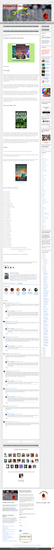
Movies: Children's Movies (45, 201)
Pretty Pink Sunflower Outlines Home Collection (47, 78)
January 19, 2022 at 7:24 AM (14, 421)
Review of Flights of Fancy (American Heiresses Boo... (45, 331)
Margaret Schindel (11, 23)
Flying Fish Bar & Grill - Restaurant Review (45, 304)
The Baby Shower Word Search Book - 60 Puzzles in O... (46, 342)
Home (21, 441)
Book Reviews (5, 26)
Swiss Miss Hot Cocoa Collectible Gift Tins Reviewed (46, 314)
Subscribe (46, 112)
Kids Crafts (43, 196)
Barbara (6, 388)
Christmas (43, 168)
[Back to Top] (53, 548)
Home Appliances (44, 190)
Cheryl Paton (32, 23)
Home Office (43, 193)
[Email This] (17, 283)
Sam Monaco (22, 23)
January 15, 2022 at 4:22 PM (12, 388)
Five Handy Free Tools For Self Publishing (45, 277)
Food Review (43, 179)
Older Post (37, 441)
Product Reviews (6, 31)
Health (25, 31)
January (44, 272)
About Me (23, 280)
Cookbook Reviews (44, 169)
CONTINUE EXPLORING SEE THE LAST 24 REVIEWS (46, 85)
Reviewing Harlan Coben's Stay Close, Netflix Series (45, 296)
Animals (43, 154)
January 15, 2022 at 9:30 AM (14, 321)
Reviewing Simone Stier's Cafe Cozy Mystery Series (30, 293)
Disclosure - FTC (5, 527)
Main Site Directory (6, 445)
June (44, 266)
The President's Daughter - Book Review (12, 293)
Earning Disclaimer (5, 532)
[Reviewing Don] (18, 291)
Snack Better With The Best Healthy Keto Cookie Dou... (46, 318)
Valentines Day (44, 225)
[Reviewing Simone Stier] (30, 291)
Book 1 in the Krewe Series (21, 129)
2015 (43, 354)
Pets (20, 31)
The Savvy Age (5, 23)
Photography (32, 26)
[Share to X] (18, 283)
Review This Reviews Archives (46, 214)
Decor (18, 26)
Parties (42, 204)
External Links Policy (6, 535)
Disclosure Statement (36, 548)
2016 (43, 353)
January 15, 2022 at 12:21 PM (18, 361)
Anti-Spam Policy (5, 528)
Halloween (43, 186)
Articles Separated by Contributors (20, 445)
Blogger (35, 547)
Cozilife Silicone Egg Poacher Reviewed (46, 291)
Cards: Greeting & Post (45, 165)
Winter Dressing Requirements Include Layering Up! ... (45, 334)
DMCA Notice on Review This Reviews (8, 531)
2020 (43, 348)
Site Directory (17, 545)
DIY (42, 172)
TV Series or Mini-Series (45, 218)
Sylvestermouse (7, 353)
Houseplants (43, 194)
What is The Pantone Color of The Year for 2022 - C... (46, 325)
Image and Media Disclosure (7, 536)
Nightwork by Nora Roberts (47, 71)
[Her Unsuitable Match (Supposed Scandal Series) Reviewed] (24, 291)
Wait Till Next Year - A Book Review (6, 293)
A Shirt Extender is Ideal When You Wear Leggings (45, 293)
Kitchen (43, 197)
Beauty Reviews (44, 158)
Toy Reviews (10, 31)
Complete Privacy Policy (14, 510)
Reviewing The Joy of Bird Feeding (46, 284)
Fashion (43, 176)
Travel (29, 26)
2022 (43, 258)
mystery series (32, 284)
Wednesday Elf (12, 274)
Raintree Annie (17, 23)
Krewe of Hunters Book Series (25, 284)
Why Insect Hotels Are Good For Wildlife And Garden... (45, 288)
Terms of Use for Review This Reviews (8, 537)
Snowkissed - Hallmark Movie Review (45, 282)
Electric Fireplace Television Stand (45, 286)
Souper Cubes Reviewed (45, 323)
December (44, 259)
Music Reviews (14, 26)
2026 (43, 253)
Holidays (18, 31)
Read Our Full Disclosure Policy (46, 249)
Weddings (43, 228)
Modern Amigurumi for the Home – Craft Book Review (46, 337)
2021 (43, 347)
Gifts (23, 26)
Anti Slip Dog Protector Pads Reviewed (47, 81)
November (44, 260)
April (44, 268)
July (44, 265)
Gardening (21, 26)
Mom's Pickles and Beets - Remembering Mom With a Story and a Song (47, 61)
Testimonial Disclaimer (6, 538)
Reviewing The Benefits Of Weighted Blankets (46, 321)
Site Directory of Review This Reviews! (8, 526)
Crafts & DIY (14, 31)
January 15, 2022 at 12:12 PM (15, 353)
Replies (7, 309)
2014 (43, 355)
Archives (43, 155)
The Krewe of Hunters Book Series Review (45, 311)
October (44, 261)
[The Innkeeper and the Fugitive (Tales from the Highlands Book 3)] (36, 291)
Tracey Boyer (27, 23)
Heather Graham (17, 284)
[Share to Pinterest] (20, 283)
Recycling (43, 211)
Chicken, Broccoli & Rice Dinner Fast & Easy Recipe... (46, 299)
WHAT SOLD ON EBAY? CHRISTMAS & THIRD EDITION (45, 328)
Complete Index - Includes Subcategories (29, 445)
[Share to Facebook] (19, 283)
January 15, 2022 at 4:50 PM (18, 396)
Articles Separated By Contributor (40, 23)
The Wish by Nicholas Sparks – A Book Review (46, 345)
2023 (43, 257)
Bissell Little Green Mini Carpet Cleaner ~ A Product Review (48, 75)
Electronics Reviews (44, 175)
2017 (43, 352)
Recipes (26, 26)
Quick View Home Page (12, 445)
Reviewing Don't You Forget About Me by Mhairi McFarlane (18, 293)
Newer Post (5, 441)
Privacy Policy (5, 539)
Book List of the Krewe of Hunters (10, 187)
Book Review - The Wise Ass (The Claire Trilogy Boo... (45, 274)
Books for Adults (12, 284)
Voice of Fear (8, 247)
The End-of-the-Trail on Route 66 (47, 64)
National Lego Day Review (45, 279)
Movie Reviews (10, 26)
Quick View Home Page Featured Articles (35, 545)
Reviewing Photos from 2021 (45, 316)
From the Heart (33, 31)
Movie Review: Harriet (45, 306)
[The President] (12, 291)
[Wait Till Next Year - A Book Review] (6, 291)
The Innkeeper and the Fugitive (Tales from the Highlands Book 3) (36, 293)
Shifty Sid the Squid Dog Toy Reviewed (47, 68)
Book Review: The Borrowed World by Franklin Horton (46, 340)
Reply (6, 307)
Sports (22, 31)
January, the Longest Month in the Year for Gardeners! (46, 302)
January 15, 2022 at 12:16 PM (18, 328)
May (44, 267)
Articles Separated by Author (24, 545)
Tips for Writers (29, 31)
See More (5, 32)
